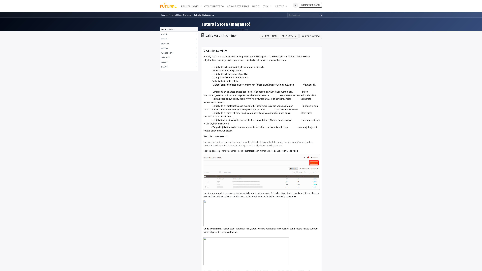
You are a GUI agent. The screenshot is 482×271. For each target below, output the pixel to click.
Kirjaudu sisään (310, 5)
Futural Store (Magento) (226, 24)
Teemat (164, 15)
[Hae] (320, 15)
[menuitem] (191, 6)
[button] (295, 5)
